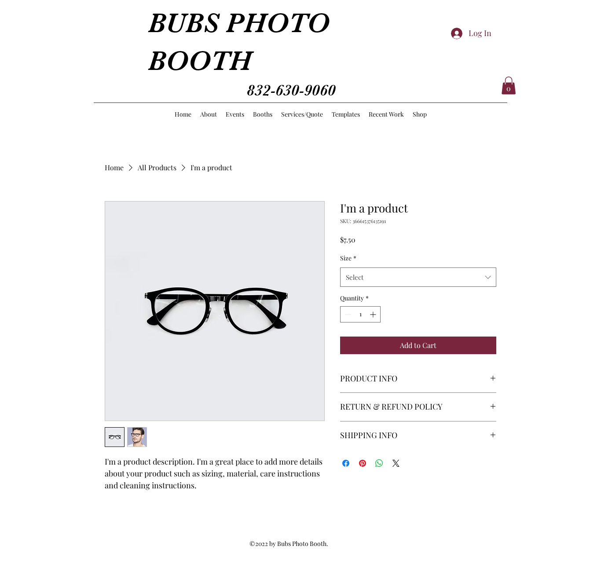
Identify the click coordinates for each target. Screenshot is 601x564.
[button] (508, 86)
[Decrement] (346, 314)
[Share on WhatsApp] (379, 463)
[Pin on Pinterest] (362, 463)
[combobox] (418, 277)
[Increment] (373, 314)
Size (348, 258)
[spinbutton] (360, 314)
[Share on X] (396, 463)
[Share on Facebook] (346, 463)
